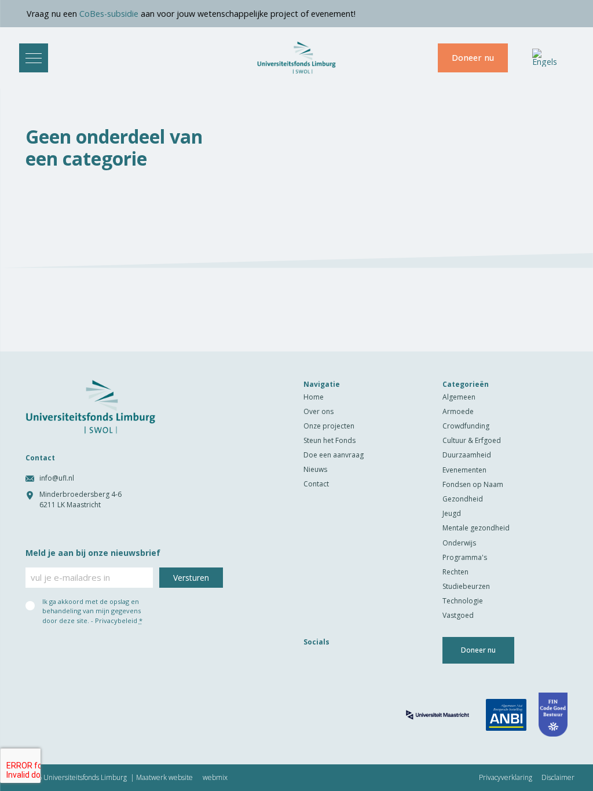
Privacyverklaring (505, 777)
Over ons (318, 411)
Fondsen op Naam (472, 484)
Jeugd (451, 513)
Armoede (458, 411)
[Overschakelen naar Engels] (544, 57)
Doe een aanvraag (333, 455)
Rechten (455, 572)
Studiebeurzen (466, 586)
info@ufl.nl (56, 478)
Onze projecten (328, 426)
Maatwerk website (164, 777)
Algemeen (458, 397)
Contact (316, 484)
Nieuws (315, 469)
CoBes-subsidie (100, 13)
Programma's (464, 557)
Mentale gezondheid (476, 528)
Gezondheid (462, 499)
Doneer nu (473, 57)
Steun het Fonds (329, 440)
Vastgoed (458, 615)
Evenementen (464, 470)
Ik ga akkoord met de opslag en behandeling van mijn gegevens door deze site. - (92, 611)
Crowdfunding (465, 426)
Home (313, 397)
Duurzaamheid (466, 455)
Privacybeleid (116, 620)
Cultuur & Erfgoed (471, 440)
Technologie (462, 601)
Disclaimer (557, 777)
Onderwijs (459, 543)
